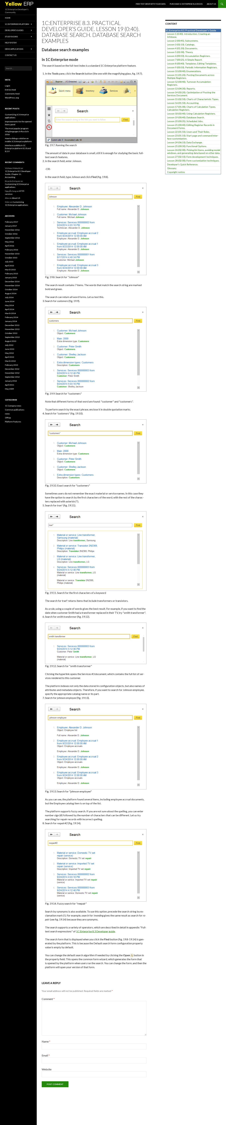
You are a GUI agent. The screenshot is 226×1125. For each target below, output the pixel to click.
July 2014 (9, 297)
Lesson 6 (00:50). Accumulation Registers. (188, 55)
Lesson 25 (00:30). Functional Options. (187, 146)
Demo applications (14, 49)
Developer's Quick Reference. (182, 164)
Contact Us (10, 55)
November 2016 (12, 230)
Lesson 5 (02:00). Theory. (180, 52)
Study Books (11, 36)
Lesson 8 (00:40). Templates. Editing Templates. (192, 63)
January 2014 (11, 321)
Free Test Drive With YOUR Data (150, 4)
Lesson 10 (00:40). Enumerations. (184, 71)
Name (46, 1041)
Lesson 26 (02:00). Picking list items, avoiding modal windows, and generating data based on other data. (193, 151)
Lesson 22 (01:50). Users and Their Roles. (188, 131)
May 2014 (9, 305)
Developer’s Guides (14, 30)
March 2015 (10, 269)
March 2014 (10, 313)
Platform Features (13, 421)
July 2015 (9, 261)
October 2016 (11, 234)
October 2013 (11, 333)
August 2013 (10, 341)
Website (46, 1069)
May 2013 (9, 353)
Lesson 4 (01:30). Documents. (182, 48)
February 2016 (11, 249)
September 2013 (12, 337)
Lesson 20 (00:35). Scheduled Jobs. (185, 121)
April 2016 (9, 245)
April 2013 (9, 357)
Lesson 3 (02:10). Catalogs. (181, 44)
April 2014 (9, 309)
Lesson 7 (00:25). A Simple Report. (184, 59)
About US (211, 4)
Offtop (8, 417)
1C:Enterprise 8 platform (17, 24)
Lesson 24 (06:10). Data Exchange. (185, 142)
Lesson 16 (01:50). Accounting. (183, 103)
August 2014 (10, 293)
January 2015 (11, 277)
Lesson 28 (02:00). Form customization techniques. (193, 160)
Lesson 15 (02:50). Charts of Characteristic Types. (193, 99)
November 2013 (12, 329)
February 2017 (11, 222)
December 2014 (12, 281)
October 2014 (11, 289)
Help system (11, 43)
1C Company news (13, 405)
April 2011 (9, 385)
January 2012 (11, 381)
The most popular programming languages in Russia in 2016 (17, 131)
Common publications (14, 409)
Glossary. (172, 168)
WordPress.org (12, 97)
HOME (7, 18)
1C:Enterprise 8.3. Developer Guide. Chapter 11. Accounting (18, 174)
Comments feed (12, 93)
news (7, 413)
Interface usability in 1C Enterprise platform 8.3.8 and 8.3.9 (18, 148)
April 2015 (9, 265)
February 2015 (11, 273)
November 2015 (12, 253)
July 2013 (9, 345)
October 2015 (11, 257)
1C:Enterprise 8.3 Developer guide (95, 931)
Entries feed (10, 89)
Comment (48, 998)
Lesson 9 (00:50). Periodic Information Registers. (192, 67)
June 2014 (9, 301)
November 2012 (12, 373)
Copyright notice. (176, 172)
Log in (7, 85)
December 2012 (12, 369)
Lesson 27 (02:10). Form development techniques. (193, 156)
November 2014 (12, 285)
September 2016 (12, 238)
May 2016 (9, 242)
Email (46, 1055)
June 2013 (9, 349)
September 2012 (12, 377)
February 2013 (11, 365)
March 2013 (10, 361)
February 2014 (11, 317)
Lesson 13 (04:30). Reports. (181, 88)
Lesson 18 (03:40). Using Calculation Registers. (191, 113)
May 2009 (9, 389)
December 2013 (12, 325)
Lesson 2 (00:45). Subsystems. (182, 40)
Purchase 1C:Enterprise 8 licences (186, 4)
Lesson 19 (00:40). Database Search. (185, 117)
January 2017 (11, 226)
